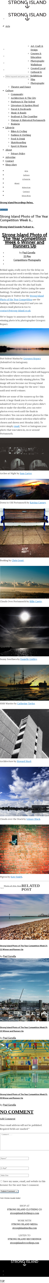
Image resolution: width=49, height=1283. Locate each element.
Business (15, 123)
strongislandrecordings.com (24, 1242)
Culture (9, 90)
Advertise (10, 157)
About (8, 149)
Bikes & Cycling (19, 131)
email (16, 426)
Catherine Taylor (26, 703)
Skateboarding (18, 142)
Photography (37, 83)
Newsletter (27, 1271)
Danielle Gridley (28, 659)
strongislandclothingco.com (24, 1213)
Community (17, 94)
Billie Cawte (36, 601)
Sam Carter (26, 473)
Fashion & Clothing (21, 135)
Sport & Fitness (19, 146)
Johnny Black (33, 819)
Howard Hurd (24, 761)
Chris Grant (18, 560)
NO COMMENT (16, 1111)
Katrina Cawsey (38, 502)
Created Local (38, 68)
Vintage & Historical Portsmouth (28, 120)
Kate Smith (16, 876)
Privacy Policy (18, 153)
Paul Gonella (28, 252)
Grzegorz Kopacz (32, 358)
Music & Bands (18, 112)
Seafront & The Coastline (24, 116)
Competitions (20, 260)
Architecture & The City (23, 97)
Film (33, 79)
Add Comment (7, 1118)
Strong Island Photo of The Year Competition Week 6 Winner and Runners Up (24, 240)
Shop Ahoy (11, 164)
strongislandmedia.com (24, 1227)
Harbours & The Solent (23, 101)
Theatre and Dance (21, 86)
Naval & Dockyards (21, 109)
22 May (27, 256)
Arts (26, 171)
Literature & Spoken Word (25, 105)
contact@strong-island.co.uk (15, 310)
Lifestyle (9, 127)
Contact (9, 160)
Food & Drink (18, 138)
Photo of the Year (13, 886)
